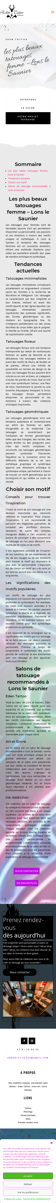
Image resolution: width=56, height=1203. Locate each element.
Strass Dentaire (28, 1115)
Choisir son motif (17, 182)
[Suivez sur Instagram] (32, 1041)
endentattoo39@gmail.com (28, 1058)
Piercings (28, 1111)
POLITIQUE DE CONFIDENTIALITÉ (36, 1199)
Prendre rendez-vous (28, 1122)
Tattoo (28, 1108)
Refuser (28, 1184)
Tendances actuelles (19, 178)
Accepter (28, 1175)
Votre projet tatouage (28, 118)
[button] (51, 1142)
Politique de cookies (13, 1199)
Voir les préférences (28, 1192)
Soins (28, 1118)
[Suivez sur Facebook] (24, 1041)
